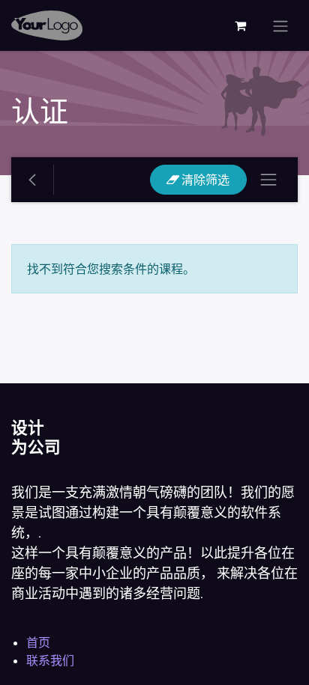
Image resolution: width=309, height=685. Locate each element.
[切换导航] (280, 25)
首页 (38, 642)
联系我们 (50, 660)
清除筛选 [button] (204, 179)
